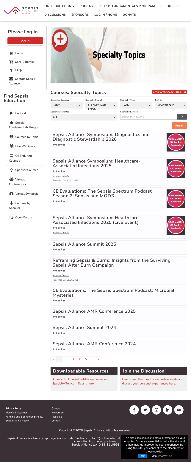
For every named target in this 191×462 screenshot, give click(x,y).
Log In (25, 40)
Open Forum (23, 217)
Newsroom (57, 412)
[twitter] (145, 410)
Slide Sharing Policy (17, 420)
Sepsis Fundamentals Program (127, 6)
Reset (179, 125)
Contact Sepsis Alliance (22, 81)
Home (18, 53)
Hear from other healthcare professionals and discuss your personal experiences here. (152, 381)
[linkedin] (167, 410)
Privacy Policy (13, 408)
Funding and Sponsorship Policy (24, 416)
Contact (55, 420)
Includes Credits (61, 175)
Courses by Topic (27, 137)
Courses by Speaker (19, 205)
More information (161, 456)
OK (143, 456)
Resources (169, 6)
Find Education (58, 6)
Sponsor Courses (26, 170)
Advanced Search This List (169, 92)
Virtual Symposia (27, 194)
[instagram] (156, 410)
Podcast (87, 6)
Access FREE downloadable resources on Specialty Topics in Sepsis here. (80, 381)
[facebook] (134, 410)
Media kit (56, 416)
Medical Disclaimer (16, 412)
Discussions (55, 15)
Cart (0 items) (24, 62)
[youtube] (179, 410)
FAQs (18, 70)
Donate (129, 15)
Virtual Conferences (17, 181)
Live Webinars (25, 146)
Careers (55, 408)
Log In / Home (105, 15)
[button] (182, 117)
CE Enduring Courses (20, 158)
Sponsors (80, 15)
